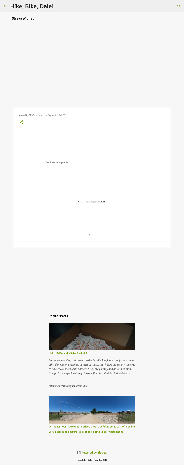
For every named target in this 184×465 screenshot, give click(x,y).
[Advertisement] (92, 278)
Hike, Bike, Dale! (32, 6)
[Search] (58, 6)
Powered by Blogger (94, 452)
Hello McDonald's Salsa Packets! (68, 353)
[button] (21, 122)
